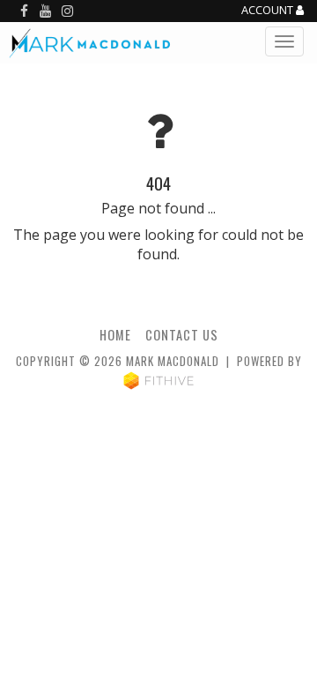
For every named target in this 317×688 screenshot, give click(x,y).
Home (115, 334)
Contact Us (181, 334)
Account (268, 10)
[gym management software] (159, 379)
